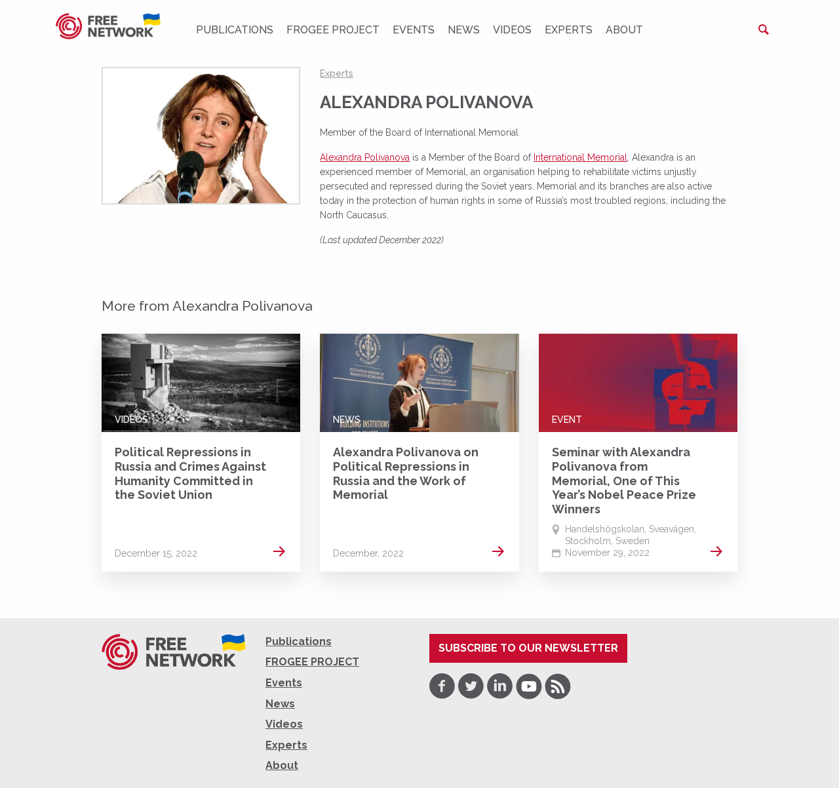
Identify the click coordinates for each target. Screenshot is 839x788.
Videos (512, 30)
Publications (234, 30)
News (464, 30)
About (624, 30)
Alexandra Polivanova (365, 157)
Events (414, 30)
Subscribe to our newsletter (528, 648)
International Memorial (580, 157)
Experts (569, 30)
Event (567, 419)
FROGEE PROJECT (333, 30)
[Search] (764, 29)
